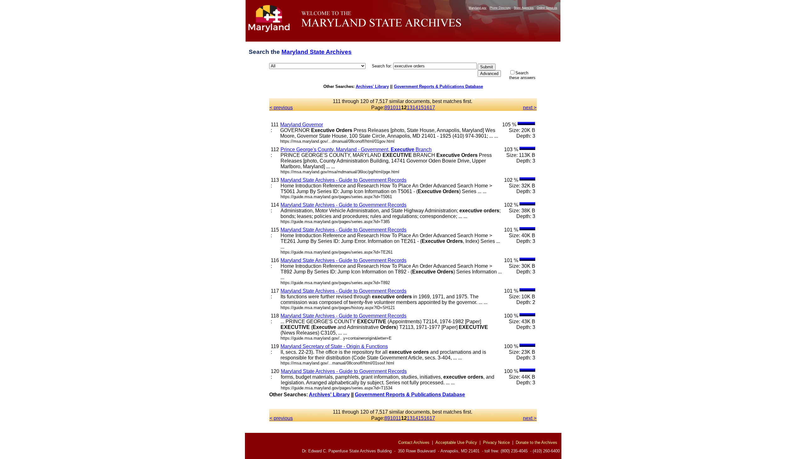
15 (421, 107)
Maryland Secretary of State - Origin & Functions (334, 346)
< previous (281, 107)
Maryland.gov (477, 7)
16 (426, 107)
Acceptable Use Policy (456, 442)
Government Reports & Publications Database (438, 86)
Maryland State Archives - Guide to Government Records (343, 180)
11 (398, 107)
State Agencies (524, 7)
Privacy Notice (496, 442)
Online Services (547, 7)
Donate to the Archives (536, 442)
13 (409, 107)
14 (415, 107)
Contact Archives (413, 442)
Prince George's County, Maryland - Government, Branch (356, 149)
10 (393, 107)
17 (432, 107)
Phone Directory (500, 7)
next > (529, 107)
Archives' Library (372, 86)
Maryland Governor (301, 124)
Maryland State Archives (316, 52)
